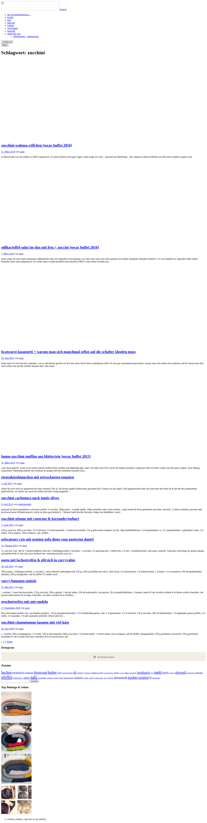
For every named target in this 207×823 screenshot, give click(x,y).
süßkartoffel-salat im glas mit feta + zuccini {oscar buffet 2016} (50, 247)
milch (165, 672)
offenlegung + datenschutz (26, 36)
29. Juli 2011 (7, 566)
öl (150, 677)
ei (74, 672)
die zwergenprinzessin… (19, 14)
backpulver (18, 672)
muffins (172, 673)
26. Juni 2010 (7, 628)
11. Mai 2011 (7, 587)
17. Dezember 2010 (10, 608)
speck (61, 678)
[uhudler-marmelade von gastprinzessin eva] (16, 814)
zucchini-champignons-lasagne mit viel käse (35, 622)
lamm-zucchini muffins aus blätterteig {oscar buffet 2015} (46, 456)
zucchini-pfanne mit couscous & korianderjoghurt (40, 519)
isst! (9, 20)
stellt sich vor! (14, 33)
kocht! (10, 17)
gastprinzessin (24, 504)
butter (52, 672)
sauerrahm (42, 678)
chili (59, 673)
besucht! (11, 31)
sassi (22, 151)
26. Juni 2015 (7, 358)
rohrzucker (17, 678)
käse (152, 673)
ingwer (121, 673)
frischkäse (87, 673)
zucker (133, 677)
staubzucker (69, 678)
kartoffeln (133, 673)
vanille (85, 678)
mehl (158, 672)
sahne (27, 677)
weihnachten (98, 678)
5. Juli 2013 (6, 483)
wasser (91, 678)
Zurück (63, 9)
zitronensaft (120, 677)
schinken (50, 678)
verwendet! (12, 28)
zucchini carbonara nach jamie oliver (30, 498)
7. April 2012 (7, 525)
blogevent (40, 672)
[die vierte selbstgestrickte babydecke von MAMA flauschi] (16, 721)
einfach (80, 673)
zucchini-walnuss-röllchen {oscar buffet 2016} (36, 145)
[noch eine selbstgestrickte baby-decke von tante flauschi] (16, 783)
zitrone (110, 678)
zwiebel (143, 677)
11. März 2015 (8, 462)
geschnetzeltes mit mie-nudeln (24, 601)
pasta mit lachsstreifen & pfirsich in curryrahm (38, 560)
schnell (56, 678)
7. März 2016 (7, 253)
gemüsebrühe (108, 673)
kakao (127, 673)
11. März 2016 (8, 151)
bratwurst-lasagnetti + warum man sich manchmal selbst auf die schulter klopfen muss (68, 352)
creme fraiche (67, 673)
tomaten (78, 677)
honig (116, 673)
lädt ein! (11, 23)
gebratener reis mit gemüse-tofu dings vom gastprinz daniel (47, 539)
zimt (105, 678)
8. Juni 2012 (7, 504)
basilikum (29, 673)
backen (6, 672)
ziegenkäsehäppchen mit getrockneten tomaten (37, 477)
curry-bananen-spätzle (18, 581)
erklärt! (10, 25)
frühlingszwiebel (97, 673)
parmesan (190, 673)
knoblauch (143, 672)
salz (33, 677)
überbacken (156, 678)
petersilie (199, 673)
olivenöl (180, 672)
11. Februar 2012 (9, 545)
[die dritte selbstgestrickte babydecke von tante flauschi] (16, 752)
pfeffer (6, 677)
